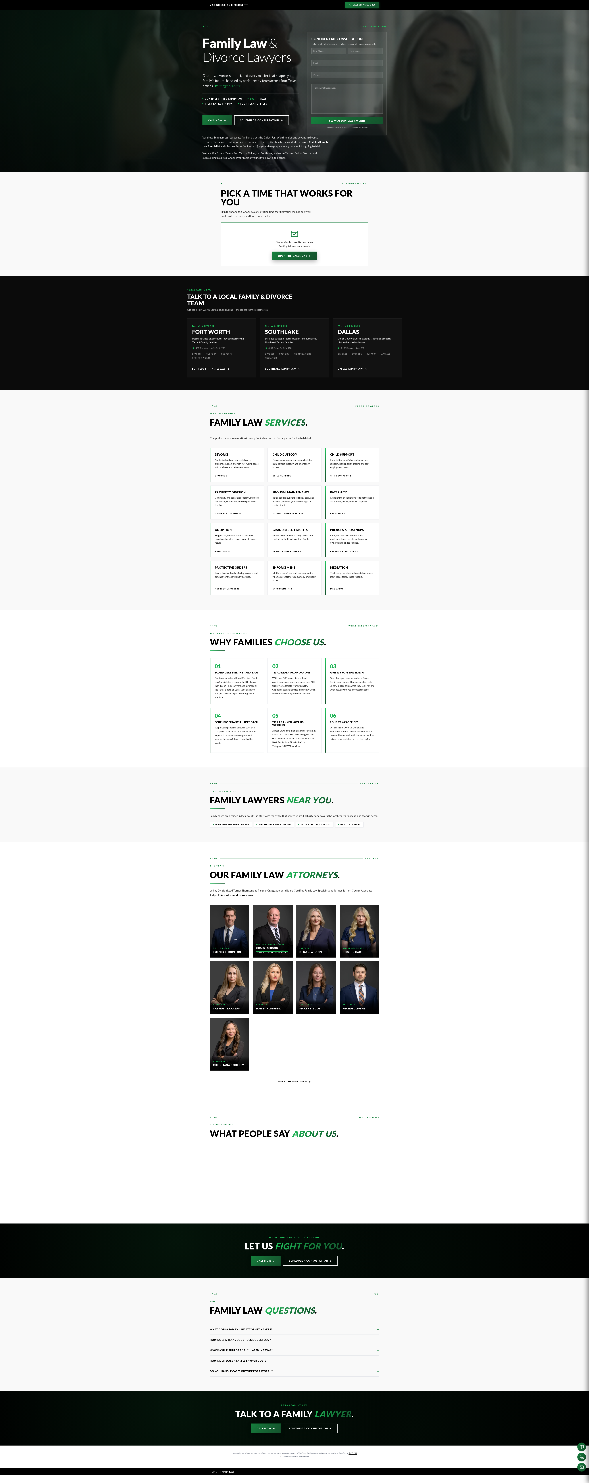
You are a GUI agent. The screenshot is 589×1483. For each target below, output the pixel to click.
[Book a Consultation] (581, 1447)
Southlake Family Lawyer (275, 824)
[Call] (581, 1457)
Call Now (217, 120)
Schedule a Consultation (261, 120)
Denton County (350, 824)
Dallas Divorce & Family (315, 824)
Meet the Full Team (294, 1081)
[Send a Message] (581, 1467)
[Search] (400, 1479)
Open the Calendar (294, 255)
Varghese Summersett (229, 5)
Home (213, 1472)
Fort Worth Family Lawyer (232, 824)
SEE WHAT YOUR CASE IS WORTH (347, 120)
